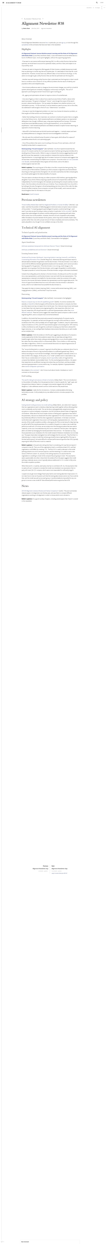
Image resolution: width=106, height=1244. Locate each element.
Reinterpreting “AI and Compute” (33, 149)
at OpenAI (30, 304)
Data (55, 149)
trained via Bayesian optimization (34, 366)
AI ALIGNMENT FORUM (13, 3)
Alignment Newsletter (32, 18)
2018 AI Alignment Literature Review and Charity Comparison (40, 491)
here (46, 42)
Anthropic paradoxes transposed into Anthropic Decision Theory (41, 246)
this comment (67, 211)
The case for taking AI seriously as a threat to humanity (38, 380)
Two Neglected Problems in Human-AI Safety (55, 205)
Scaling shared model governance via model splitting (37, 405)
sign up (63, 42)
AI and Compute (34, 194)
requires (53, 358)
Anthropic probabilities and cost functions (34, 250)
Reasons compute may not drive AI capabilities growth (38, 302)
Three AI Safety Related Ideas (30, 205)
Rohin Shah (26, 28)
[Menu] (3, 3)
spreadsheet (25, 45)
